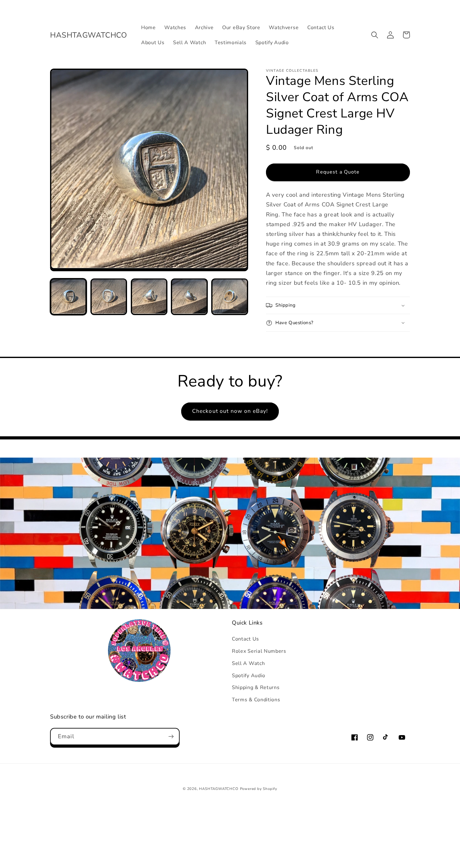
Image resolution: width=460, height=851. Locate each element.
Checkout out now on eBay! (230, 411)
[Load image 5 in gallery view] (229, 296)
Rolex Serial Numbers (259, 651)
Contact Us (245, 639)
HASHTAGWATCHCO (218, 788)
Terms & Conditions (256, 699)
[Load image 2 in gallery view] (108, 296)
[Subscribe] (171, 736)
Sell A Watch (248, 663)
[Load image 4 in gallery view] (189, 296)
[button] (375, 35)
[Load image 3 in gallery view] (149, 296)
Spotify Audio (248, 675)
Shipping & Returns (255, 687)
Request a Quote (338, 172)
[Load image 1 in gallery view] (68, 296)
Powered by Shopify (259, 788)
